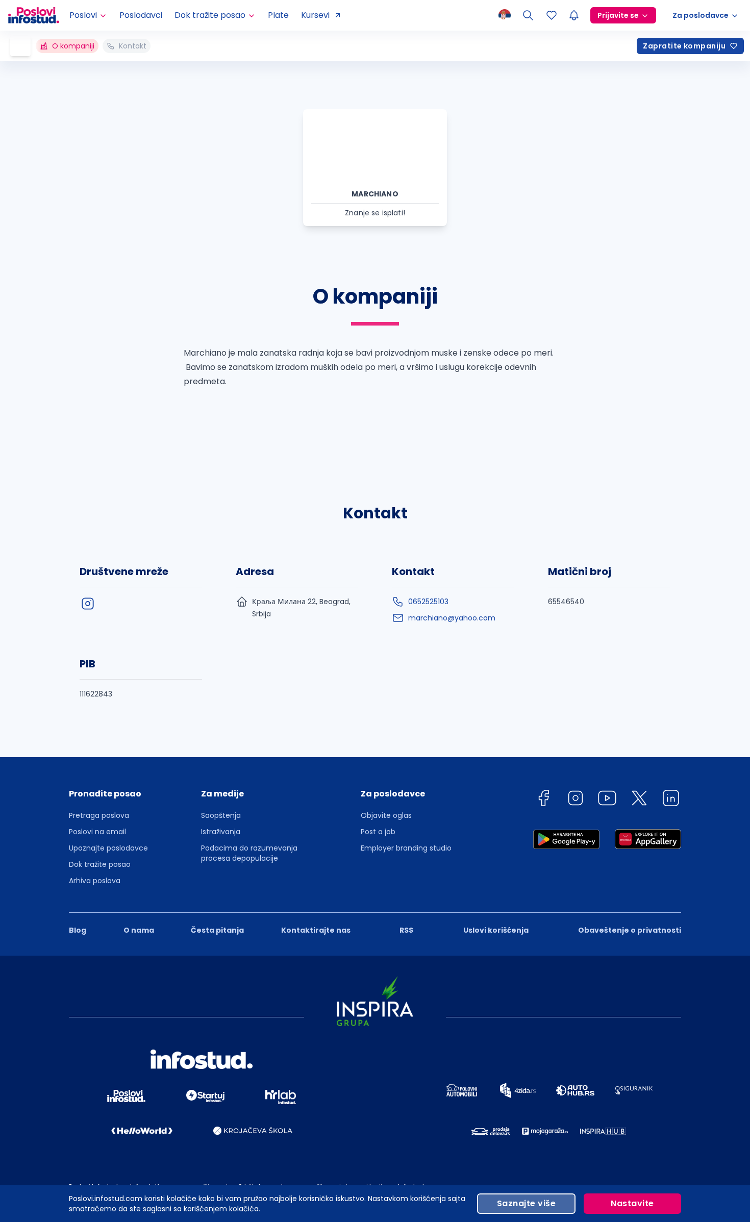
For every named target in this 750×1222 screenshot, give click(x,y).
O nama (138, 930)
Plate (278, 15)
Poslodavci (140, 15)
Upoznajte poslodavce (108, 848)
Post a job (378, 832)
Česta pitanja (217, 930)
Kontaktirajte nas (316, 930)
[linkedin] (671, 800)
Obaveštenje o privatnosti (629, 930)
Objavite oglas (386, 815)
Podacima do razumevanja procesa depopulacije (249, 853)
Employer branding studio (406, 848)
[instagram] (88, 603)
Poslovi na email (97, 832)
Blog (77, 930)
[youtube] (607, 800)
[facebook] (543, 800)
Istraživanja (220, 832)
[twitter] (639, 800)
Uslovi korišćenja (496, 930)
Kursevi (315, 15)
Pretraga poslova (99, 815)
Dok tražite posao (100, 864)
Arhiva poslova (94, 881)
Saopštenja (221, 815)
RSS (406, 930)
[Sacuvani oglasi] (551, 15)
